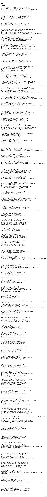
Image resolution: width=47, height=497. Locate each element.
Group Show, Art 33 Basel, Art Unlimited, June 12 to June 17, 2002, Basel (10, 391)
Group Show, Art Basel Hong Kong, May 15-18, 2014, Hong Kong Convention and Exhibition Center (14, 237)
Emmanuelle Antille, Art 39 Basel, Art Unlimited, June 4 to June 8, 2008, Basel (11, 326)
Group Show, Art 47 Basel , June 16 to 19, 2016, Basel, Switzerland (9, 193)
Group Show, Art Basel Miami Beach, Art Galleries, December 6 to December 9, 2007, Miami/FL (13, 337)
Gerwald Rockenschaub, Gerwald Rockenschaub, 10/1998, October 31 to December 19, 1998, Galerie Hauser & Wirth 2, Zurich (17, 420)
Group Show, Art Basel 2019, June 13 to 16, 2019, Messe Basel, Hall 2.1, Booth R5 (11, 136)
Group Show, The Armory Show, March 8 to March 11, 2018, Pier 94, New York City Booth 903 (13, 161)
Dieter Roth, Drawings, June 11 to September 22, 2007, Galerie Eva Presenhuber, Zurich (12, 343)
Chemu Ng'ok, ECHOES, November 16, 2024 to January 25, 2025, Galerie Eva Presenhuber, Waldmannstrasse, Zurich (16, 32)
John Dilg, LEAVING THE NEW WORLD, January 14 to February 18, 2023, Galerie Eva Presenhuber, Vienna (15, 65)
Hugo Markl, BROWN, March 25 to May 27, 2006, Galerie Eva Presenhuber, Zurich (11, 359)
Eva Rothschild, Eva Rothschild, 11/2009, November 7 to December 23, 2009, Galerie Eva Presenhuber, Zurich (15, 305)
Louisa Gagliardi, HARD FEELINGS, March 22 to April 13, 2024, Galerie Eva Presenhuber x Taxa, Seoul (14, 43)
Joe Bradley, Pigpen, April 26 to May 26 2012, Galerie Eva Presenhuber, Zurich (11, 273)
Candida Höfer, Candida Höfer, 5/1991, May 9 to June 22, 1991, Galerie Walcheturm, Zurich (13, 479)
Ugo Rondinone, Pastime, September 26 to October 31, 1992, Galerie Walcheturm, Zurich (12, 466)
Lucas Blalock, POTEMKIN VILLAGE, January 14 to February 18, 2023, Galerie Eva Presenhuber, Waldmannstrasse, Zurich (17, 66)
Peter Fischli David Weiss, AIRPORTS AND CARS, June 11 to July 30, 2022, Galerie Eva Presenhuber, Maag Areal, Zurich (16, 77)
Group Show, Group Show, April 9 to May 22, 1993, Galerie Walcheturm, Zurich (11, 461)
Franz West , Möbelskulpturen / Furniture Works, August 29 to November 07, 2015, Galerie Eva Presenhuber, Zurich (16, 207)
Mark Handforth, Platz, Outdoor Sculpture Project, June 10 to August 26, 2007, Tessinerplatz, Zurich (14, 341)
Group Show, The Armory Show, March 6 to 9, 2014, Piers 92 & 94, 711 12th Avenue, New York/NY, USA (14, 240)
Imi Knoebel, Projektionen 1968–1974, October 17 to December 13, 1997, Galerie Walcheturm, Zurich (14, 426)
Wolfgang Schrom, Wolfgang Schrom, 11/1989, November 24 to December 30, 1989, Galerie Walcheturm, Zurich (15, 493)
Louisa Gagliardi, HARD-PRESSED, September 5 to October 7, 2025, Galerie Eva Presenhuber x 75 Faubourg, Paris (16, 16)
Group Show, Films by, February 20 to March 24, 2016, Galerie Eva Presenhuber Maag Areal (13, 201)
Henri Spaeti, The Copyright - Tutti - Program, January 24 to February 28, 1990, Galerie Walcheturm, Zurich (15, 490)
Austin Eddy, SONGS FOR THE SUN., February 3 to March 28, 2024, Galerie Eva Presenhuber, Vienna (14, 45)
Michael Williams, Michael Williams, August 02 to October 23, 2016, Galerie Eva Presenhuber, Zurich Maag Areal (15, 190)
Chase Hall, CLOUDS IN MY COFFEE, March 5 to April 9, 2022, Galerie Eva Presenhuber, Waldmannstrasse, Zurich (16, 84)
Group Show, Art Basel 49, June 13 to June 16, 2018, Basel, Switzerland (10, 155)
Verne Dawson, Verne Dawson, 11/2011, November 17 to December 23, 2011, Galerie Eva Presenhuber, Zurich (15, 279)
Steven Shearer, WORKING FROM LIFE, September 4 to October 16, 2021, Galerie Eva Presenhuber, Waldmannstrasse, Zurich (17, 97)
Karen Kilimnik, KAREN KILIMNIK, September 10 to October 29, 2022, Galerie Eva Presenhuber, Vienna (14, 74)
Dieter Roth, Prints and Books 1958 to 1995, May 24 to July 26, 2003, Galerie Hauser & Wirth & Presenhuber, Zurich (16, 385)
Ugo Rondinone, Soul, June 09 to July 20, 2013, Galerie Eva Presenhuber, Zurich (11, 253)
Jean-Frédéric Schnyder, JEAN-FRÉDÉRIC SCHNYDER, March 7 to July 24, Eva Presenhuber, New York (14, 120)
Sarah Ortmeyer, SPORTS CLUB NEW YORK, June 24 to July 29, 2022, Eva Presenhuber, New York (14, 76)
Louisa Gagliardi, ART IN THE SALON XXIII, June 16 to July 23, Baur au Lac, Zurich (12, 19)
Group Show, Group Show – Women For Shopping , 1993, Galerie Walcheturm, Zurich (12, 456)
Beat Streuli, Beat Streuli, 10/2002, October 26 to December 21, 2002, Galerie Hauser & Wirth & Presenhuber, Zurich (16, 389)
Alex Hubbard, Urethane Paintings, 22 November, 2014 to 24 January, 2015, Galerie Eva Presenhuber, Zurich (15, 225)
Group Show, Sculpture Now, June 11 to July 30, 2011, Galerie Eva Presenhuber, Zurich (12, 286)
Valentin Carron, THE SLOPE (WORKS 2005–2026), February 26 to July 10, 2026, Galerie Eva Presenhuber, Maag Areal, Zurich (17, 10)
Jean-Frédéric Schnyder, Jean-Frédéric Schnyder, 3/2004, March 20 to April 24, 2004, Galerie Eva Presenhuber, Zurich (16, 379)
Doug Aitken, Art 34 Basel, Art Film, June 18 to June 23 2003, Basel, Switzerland (11, 384)
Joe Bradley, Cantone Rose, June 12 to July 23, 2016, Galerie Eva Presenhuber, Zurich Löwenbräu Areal (14, 194)
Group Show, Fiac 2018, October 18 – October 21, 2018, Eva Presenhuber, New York (12, 151)
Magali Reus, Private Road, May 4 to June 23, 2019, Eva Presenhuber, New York (11, 138)
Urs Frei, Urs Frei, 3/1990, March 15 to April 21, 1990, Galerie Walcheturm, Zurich (11, 489)
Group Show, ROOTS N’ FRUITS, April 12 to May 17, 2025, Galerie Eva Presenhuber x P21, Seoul (13, 24)
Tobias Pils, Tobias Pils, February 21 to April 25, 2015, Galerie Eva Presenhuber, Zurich (12, 220)
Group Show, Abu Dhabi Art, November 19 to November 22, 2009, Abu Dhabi (11, 306)
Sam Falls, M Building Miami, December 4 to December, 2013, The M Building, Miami (12, 244)
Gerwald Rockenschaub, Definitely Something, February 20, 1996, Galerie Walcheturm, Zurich (13, 441)
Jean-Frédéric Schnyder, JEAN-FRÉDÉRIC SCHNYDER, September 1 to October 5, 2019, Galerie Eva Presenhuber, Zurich (17, 133)
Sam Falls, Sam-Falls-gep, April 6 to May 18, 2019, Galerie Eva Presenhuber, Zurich (12, 139)
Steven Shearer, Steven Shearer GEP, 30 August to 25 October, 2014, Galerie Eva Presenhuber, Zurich (14, 229)
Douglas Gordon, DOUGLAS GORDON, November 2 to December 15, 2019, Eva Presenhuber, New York (14, 129)
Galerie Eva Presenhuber (40, 496)
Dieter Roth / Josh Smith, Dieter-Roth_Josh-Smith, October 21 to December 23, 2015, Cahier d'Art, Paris (14, 208)
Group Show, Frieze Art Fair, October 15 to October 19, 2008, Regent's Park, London (12, 322)
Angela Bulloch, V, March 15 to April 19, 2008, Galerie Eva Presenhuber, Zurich (11, 331)
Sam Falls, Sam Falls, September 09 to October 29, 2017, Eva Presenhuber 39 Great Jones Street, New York (15, 171)
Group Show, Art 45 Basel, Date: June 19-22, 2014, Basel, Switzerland (10, 233)
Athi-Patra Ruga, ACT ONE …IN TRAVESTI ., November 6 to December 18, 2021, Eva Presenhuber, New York (15, 91)
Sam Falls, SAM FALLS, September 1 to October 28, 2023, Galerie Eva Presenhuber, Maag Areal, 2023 (14, 54)
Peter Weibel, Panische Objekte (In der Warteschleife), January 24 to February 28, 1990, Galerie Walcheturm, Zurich (16, 491)
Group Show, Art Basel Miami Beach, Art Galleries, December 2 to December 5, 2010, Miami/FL (13, 291)
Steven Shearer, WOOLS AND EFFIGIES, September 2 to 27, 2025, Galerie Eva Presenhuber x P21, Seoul (14, 17)
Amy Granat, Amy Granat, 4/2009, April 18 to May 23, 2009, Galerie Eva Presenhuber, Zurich (13, 316)
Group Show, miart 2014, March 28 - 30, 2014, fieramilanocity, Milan (10, 238)
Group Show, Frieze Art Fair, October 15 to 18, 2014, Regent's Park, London (11, 227)
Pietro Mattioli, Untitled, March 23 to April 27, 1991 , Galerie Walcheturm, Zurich (11, 481)
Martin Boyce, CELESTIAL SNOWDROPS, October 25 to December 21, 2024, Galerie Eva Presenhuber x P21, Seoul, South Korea (18, 34)
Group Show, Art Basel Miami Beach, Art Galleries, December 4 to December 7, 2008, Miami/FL (13, 319)
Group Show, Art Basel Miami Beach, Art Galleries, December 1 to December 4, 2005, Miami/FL (13, 363)
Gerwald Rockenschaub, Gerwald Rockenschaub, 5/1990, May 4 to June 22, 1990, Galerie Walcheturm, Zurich (15, 488)
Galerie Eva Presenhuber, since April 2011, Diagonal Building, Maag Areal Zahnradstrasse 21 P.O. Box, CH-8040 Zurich (16, 289)
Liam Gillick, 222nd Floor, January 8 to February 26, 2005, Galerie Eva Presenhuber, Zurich (13, 372)
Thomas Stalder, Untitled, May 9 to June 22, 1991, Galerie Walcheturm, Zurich (11, 478)
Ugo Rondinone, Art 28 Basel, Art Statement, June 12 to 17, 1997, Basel (10, 429)
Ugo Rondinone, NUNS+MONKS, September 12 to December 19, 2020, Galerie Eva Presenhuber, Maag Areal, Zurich (16, 114)
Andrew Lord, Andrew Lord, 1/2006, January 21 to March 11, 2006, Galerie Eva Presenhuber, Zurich (14, 361)
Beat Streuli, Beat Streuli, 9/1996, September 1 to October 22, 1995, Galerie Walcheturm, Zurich (13, 445)
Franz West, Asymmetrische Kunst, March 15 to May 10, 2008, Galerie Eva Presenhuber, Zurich (13, 332)
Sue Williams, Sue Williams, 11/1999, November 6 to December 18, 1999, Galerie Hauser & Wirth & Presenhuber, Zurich (16, 412)
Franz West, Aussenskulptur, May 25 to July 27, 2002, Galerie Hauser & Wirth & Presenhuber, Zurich (14, 393)
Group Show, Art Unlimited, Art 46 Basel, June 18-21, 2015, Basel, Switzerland (11, 213)
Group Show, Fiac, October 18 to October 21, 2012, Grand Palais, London (10, 265)
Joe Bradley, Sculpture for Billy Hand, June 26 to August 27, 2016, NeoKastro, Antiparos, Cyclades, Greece (15, 192)
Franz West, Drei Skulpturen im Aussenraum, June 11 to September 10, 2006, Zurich (12, 355)
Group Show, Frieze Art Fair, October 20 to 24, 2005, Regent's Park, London (11, 365)
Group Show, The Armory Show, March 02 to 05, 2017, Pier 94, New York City (11, 184)
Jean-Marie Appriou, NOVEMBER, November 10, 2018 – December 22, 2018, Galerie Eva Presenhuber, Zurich (15, 148)
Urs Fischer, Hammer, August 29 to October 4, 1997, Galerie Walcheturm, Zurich (11, 427)
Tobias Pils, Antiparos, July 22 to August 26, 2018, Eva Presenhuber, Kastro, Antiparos (12, 153)
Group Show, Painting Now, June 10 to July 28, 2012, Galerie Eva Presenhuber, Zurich (12, 271)
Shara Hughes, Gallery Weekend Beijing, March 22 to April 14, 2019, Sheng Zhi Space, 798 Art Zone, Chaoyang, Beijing (16, 140)
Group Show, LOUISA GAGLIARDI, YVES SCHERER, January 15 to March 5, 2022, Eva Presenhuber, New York (15, 87)
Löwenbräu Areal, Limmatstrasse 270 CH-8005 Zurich (8, 424)
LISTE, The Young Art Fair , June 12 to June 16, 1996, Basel (8, 439)
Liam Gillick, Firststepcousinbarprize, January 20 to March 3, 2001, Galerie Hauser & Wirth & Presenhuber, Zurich (15, 401)
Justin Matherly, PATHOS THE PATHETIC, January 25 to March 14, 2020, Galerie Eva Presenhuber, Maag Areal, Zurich (16, 123)
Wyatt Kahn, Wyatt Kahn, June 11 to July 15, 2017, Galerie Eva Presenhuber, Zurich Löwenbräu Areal (14, 177)
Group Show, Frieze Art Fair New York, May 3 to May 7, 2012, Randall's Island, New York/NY (13, 272)
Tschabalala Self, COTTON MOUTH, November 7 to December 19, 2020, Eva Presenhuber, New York (14, 113)
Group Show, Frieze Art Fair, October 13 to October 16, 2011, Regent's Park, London (12, 283)
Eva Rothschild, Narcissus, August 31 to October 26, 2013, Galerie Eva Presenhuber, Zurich (13, 250)
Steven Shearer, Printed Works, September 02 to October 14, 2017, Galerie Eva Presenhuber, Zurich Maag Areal (15, 172)
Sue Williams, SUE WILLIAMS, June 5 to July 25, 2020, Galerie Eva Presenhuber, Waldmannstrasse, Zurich (15, 117)
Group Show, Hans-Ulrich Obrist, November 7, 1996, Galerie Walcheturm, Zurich (11, 435)
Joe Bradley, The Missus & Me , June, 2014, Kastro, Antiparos (9, 231)
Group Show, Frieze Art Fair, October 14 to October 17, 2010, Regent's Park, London (12, 292)
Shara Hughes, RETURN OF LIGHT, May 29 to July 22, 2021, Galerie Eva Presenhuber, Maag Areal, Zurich (15, 101)
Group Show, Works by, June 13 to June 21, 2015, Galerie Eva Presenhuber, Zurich (11, 214)
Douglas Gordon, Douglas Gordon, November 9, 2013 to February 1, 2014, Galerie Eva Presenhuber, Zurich (15, 246)
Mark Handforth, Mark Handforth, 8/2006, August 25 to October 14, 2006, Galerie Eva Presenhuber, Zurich (15, 352)
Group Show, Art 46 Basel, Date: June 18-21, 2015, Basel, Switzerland (10, 212)
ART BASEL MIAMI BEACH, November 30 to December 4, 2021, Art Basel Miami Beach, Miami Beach (14, 90)
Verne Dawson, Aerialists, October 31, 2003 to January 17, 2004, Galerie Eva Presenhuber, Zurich (13, 382)
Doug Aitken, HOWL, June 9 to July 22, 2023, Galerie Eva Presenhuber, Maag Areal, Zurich (13, 56)
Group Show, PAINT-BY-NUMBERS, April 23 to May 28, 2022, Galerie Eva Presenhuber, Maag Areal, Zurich (15, 80)
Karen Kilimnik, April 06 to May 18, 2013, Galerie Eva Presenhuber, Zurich (10, 255)
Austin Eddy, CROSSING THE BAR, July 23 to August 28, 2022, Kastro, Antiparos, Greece (12, 75)
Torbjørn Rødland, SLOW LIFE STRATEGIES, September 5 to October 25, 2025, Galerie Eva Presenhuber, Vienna (15, 15)
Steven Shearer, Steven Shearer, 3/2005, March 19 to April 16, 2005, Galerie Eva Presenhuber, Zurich (14, 370)
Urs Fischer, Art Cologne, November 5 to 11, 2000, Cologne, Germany (10, 403)
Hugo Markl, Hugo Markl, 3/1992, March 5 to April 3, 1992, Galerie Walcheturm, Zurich (12, 471)
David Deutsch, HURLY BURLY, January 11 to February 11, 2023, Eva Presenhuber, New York (13, 68)
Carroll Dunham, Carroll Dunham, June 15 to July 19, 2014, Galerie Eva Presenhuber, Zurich (13, 235)
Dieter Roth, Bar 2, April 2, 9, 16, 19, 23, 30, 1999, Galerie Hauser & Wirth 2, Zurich (11, 418)
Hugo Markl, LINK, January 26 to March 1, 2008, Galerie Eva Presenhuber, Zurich (11, 334)
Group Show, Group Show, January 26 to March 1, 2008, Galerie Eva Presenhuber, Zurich (12, 335)
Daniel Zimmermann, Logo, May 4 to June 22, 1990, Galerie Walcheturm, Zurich (11, 487)
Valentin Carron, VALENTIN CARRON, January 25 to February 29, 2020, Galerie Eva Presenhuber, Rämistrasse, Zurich (16, 124)
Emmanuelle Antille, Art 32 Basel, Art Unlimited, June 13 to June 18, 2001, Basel (11, 399)
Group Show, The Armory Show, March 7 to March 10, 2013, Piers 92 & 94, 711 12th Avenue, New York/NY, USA (15, 257)
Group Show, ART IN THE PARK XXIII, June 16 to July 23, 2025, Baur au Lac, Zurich (12, 18)
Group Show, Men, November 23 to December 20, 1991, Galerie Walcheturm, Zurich (12, 476)
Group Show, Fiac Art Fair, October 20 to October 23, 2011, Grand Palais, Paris (11, 282)
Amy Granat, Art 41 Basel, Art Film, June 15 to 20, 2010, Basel (9, 298)
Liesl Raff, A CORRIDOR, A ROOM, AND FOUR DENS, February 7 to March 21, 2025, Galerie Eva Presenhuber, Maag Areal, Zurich (18, 29)
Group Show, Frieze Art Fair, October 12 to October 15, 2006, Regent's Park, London (12, 350)
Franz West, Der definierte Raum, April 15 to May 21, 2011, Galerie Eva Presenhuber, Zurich (13, 288)
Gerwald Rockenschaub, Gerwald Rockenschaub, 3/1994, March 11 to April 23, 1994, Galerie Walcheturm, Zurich (15, 453)
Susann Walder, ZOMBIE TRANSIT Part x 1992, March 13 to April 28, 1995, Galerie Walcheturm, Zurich (14, 448)
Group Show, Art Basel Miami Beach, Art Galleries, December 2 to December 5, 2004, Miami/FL (13, 375)
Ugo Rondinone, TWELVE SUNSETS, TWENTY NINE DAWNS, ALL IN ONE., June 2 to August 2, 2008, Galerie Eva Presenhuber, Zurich (18, 324)
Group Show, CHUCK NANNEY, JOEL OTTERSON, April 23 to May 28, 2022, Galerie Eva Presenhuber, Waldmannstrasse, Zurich (18, 81)
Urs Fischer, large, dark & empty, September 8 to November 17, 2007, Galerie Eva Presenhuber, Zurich (14, 340)
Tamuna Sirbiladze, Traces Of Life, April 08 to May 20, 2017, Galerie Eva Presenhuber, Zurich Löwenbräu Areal (15, 179)
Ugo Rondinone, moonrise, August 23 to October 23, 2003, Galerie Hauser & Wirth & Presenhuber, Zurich (15, 383)
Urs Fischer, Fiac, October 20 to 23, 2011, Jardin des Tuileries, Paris (10, 281)
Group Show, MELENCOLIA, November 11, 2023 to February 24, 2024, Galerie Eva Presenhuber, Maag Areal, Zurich (16, 48)
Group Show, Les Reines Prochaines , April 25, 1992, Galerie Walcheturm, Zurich (11, 470)
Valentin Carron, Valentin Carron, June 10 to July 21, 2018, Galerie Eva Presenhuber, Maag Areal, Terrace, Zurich (15, 156)
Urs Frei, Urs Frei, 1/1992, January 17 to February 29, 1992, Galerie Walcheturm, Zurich (12, 474)
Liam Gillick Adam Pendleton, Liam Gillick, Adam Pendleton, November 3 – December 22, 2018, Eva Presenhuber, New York (17, 149)
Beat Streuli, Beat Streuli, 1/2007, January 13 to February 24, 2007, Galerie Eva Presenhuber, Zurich (14, 346)
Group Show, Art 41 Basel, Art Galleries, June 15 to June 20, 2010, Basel (10, 297)
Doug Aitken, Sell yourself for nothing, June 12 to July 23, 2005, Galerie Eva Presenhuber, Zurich (13, 367)
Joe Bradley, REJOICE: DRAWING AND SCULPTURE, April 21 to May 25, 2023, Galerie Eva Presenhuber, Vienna (15, 60)
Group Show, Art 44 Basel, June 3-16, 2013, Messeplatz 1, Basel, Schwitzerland (11, 252)
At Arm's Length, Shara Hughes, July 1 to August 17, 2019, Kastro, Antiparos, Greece (12, 134)
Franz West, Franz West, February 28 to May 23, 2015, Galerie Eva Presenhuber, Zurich (12, 218)
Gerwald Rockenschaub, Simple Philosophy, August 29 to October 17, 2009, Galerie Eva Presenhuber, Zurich (15, 310)
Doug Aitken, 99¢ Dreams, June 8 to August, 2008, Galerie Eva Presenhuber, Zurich (12, 328)
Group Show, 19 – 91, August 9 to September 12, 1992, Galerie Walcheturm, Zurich (11, 467)
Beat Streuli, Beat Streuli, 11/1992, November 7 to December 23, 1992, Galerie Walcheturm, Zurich (14, 465)
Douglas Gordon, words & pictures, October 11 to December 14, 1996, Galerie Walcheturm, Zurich (13, 436)
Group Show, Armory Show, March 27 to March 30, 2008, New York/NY (10, 333)
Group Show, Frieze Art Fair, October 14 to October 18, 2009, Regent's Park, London (12, 309)
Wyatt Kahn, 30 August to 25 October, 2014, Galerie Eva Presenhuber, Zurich (11, 228)
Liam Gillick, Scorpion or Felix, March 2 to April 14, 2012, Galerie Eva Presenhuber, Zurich (12, 274)
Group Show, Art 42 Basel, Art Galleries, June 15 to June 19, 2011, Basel (10, 285)
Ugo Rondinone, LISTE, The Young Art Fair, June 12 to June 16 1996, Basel (10, 438)
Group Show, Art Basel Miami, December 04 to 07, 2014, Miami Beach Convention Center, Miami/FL (14, 222)
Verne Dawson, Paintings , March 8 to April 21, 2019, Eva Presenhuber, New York (11, 142)
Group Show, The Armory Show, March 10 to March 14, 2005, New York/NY (11, 371)
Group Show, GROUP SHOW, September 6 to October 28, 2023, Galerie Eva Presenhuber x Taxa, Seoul (14, 52)
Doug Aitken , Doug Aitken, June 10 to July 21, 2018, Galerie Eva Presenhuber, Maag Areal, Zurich (13, 157)
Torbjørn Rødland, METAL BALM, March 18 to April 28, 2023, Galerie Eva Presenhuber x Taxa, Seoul (14, 62)
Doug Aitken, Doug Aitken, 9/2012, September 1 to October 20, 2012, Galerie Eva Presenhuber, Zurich (14, 268)
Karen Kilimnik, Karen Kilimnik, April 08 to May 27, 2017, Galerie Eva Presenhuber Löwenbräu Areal (14, 176)
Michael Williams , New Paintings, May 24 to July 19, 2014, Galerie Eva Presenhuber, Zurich (13, 236)
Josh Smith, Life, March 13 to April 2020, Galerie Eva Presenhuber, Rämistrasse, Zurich (12, 119)
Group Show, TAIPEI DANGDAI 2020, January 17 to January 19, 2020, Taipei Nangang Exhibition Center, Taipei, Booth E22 (17, 125)
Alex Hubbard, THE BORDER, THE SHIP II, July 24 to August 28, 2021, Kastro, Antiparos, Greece (13, 99)
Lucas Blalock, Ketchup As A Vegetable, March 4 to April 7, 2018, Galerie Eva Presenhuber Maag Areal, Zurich (15, 162)
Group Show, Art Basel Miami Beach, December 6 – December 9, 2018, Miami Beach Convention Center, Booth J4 (16, 147)
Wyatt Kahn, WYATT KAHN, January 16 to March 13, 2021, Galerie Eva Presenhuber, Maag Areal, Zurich (14, 108)
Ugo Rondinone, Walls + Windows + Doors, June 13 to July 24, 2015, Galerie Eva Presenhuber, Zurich (14, 215)
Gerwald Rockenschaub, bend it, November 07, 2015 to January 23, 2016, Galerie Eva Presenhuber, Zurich (15, 205)
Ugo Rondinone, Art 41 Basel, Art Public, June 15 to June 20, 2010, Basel (10, 296)
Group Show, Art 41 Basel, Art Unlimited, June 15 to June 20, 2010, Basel (10, 295)
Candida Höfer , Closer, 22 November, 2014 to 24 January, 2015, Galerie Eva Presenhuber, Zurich (13, 224)
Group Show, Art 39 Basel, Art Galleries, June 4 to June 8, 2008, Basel (10, 327)
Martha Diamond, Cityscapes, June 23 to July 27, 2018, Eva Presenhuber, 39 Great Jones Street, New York (15, 154)
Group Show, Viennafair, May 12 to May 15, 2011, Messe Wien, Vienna (10, 287)
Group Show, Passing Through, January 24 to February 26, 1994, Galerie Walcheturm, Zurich (13, 454)
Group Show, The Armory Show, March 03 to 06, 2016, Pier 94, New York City (11, 197)
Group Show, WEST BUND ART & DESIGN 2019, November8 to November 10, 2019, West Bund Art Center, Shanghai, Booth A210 (18, 128)
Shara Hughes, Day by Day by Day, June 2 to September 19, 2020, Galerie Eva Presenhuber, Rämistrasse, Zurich (15, 118)
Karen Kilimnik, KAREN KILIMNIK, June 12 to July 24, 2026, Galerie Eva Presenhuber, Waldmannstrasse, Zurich (15, 7)
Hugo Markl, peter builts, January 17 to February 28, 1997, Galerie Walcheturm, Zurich (12, 433)
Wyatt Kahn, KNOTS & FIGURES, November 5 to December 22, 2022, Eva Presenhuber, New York (14, 71)
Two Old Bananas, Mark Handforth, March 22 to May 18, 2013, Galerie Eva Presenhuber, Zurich (13, 256)
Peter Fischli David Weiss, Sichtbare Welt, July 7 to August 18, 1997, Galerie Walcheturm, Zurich (13, 428)
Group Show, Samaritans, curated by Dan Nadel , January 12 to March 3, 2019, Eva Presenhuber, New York (15, 145)
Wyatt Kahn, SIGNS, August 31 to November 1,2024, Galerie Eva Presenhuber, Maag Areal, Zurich (14, 38)
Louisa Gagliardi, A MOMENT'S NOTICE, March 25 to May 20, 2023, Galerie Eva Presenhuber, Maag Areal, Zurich (16, 61)
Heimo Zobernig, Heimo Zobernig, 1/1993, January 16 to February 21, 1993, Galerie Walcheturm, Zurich (14, 463)
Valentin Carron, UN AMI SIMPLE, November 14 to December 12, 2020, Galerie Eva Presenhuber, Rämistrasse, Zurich (16, 111)
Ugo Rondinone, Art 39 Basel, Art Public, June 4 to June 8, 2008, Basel (10, 325)
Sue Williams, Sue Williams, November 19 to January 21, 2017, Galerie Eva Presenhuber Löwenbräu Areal (14, 187)
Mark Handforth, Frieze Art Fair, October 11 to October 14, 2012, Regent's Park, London (12, 266)
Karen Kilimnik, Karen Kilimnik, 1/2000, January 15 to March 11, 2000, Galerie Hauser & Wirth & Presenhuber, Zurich (16, 409)
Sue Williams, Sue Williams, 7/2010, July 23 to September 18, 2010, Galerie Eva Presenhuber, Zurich (14, 294)
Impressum (45, 496)
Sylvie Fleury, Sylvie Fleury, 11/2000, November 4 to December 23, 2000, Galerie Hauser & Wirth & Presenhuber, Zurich (16, 404)
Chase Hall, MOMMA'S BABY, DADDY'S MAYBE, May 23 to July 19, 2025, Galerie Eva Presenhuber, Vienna (15, 23)
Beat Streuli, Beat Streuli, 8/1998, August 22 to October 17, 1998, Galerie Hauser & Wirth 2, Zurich (13, 422)
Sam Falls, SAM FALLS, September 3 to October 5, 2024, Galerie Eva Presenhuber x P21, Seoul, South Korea (15, 36)
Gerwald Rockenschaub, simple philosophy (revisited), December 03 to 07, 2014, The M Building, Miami (14, 223)
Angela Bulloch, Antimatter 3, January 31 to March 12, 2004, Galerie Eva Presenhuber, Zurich (13, 380)
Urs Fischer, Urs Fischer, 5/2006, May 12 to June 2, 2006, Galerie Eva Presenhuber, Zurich (13, 358)
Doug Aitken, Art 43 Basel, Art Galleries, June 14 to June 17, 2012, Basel (10, 270)
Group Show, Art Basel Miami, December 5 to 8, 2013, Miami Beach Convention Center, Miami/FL (13, 245)
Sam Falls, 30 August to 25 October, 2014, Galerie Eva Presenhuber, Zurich (11, 230)
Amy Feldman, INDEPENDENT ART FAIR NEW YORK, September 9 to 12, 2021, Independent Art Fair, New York (15, 95)
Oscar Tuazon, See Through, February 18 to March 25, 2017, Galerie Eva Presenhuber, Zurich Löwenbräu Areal (15, 182)
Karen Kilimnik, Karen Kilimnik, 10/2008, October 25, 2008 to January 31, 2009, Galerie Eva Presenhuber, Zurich (15, 321)
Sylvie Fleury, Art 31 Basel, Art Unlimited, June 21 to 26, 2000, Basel (10, 407)
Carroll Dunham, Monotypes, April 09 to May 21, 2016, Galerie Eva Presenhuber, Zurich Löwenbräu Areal (14, 199)
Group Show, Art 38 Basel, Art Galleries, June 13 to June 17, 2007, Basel (10, 344)
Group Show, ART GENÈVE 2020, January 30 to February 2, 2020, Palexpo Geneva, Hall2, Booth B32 (14, 121)
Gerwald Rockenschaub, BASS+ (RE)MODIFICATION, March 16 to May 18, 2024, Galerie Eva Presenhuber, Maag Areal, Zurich (17, 44)
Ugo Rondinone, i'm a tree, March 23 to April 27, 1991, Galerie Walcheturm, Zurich (11, 480)
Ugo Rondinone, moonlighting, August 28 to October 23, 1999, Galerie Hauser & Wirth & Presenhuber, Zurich (15, 413)
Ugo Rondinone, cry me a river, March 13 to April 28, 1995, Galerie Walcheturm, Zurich (12, 447)
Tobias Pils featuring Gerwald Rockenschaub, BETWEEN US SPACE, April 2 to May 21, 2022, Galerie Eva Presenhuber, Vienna (17, 82)
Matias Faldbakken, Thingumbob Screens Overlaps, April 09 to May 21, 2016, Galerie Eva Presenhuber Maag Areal (16, 200)
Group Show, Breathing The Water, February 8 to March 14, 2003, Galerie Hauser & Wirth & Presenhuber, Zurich (15, 387)
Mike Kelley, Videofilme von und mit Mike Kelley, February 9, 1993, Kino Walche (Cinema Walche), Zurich (14, 462)
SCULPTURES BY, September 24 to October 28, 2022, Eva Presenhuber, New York (12, 73)
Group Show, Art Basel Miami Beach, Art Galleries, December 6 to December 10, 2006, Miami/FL (13, 348)
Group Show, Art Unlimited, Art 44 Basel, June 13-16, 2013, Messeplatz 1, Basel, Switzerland (13, 251)
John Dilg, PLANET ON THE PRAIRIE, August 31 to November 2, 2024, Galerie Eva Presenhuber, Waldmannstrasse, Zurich (17, 37)
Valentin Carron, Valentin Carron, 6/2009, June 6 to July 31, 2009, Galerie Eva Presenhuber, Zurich (14, 312)
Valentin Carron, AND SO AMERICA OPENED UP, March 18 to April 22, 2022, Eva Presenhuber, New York (15, 83)
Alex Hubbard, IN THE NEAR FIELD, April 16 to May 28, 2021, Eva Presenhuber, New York (12, 104)
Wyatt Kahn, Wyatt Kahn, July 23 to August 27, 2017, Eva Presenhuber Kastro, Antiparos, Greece (13, 173)
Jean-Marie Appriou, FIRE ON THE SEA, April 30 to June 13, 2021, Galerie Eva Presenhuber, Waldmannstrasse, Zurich (16, 103)
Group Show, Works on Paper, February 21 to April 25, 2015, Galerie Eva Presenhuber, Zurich (13, 219)
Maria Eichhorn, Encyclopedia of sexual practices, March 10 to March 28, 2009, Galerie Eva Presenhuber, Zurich (15, 317)
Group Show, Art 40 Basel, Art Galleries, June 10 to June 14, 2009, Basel (10, 313)
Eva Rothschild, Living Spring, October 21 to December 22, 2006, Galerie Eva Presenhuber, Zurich (14, 349)
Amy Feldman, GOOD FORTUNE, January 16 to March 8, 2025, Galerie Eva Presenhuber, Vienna (13, 30)
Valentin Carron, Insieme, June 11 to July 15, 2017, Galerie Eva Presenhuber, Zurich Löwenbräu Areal (14, 175)
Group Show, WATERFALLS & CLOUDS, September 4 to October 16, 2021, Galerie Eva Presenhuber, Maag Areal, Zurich (16, 96)
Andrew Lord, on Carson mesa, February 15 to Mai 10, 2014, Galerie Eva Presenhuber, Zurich (13, 241)
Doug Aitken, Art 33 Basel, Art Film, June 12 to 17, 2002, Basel (9, 392)
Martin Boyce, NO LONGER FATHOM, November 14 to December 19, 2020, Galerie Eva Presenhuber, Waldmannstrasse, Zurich (17, 112)
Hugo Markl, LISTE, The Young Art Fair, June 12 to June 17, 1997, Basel (10, 430)
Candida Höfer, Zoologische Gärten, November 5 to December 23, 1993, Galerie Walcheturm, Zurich (14, 457)
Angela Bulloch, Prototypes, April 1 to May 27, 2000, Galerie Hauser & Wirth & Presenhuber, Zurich (14, 408)
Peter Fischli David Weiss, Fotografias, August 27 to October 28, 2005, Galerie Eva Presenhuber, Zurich (14, 366)
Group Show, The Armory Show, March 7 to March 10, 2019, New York (10, 141)
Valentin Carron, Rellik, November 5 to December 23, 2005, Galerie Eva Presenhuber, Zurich (13, 364)
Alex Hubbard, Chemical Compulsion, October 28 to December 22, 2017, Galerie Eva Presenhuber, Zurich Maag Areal (16, 170)
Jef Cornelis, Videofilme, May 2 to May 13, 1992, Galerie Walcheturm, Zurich (11, 469)
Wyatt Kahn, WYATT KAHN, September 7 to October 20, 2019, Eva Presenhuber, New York (13, 132)
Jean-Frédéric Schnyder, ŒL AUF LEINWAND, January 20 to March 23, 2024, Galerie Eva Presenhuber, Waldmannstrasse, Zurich (18, 46)
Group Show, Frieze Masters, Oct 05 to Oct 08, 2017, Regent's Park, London (11, 169)
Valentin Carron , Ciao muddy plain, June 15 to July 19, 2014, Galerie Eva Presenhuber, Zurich (13, 234)
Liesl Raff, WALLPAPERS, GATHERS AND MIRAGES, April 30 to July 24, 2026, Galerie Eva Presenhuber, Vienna (15, 8)
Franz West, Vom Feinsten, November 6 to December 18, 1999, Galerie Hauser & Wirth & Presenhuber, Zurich (15, 411)
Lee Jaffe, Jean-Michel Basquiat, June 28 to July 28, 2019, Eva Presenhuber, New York (12, 135)
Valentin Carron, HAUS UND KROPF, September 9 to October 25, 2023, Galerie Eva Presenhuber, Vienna (14, 55)
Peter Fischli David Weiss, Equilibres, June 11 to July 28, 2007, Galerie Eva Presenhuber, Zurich (13, 342)
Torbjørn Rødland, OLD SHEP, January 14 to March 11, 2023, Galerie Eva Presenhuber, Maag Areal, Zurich (15, 67)
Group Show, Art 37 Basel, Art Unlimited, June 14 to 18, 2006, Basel (10, 356)
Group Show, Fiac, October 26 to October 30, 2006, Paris (8, 351)
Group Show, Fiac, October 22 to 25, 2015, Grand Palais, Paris (9, 206)
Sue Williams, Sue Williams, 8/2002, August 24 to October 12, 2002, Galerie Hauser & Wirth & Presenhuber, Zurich (16, 390)
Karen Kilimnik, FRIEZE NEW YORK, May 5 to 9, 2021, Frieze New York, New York (11, 102)
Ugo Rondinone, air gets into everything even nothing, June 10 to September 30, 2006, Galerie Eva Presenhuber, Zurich (16, 357)
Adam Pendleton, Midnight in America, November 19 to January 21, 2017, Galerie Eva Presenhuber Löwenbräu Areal (16, 186)
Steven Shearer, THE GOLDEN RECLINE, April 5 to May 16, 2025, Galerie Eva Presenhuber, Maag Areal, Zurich (15, 25)
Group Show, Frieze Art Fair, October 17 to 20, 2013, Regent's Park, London (11, 249)
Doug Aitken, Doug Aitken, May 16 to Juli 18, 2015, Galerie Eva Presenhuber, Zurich (12, 216)
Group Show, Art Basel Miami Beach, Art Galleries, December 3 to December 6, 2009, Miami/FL (13, 304)
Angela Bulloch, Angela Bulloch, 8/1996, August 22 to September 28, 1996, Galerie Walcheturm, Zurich (14, 437)
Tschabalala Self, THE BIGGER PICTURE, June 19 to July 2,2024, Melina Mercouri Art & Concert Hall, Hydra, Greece (16, 39)
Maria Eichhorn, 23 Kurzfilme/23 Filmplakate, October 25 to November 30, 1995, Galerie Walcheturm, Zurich (15, 444)
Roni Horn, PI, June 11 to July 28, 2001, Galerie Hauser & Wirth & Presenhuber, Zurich (12, 398)
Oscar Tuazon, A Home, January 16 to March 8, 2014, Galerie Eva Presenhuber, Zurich (12, 242)
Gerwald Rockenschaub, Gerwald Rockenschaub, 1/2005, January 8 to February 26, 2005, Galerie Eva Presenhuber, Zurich (17, 373)
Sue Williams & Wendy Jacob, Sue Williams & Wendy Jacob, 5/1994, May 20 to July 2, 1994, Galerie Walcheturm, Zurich (16, 452)
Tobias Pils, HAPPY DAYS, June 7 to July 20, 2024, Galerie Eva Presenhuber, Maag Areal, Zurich (13, 40)
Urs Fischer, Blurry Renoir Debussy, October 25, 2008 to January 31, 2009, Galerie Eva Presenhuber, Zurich (15, 320)
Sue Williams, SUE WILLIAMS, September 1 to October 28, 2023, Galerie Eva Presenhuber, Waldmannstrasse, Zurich (16, 53)
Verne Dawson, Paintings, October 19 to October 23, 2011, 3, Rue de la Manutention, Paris (12, 280)
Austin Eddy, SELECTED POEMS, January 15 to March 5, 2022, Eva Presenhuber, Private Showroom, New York (15, 86)
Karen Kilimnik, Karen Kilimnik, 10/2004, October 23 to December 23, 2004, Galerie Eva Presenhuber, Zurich (15, 376)
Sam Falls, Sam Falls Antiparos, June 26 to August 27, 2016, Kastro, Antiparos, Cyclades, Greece (13, 191)
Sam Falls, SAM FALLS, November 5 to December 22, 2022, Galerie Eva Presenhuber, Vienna (13, 70)
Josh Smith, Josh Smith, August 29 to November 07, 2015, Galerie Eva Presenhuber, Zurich (13, 209)
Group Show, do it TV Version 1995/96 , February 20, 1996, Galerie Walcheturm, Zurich (12, 442)
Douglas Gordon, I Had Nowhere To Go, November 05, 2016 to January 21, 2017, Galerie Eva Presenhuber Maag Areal (16, 188)
